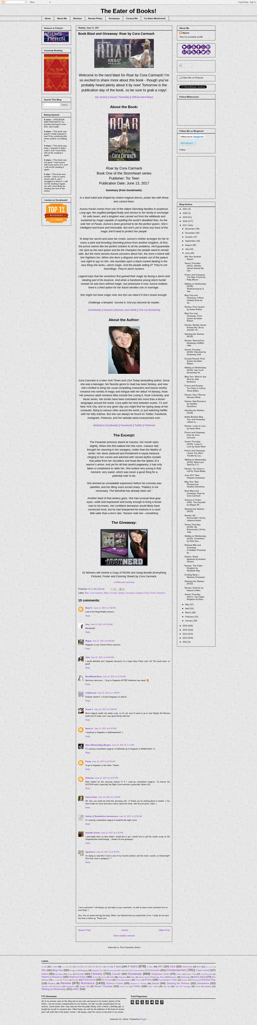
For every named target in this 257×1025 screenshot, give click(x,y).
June (187, 253)
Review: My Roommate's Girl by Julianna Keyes (195, 518)
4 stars (133, 966)
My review (101, 97)
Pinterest (150, 425)
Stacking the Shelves (178, 983)
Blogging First (97, 970)
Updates (207, 986)
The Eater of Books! (128, 11)
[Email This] (112, 589)
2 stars (54, 967)
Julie (87, 657)
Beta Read (209, 967)
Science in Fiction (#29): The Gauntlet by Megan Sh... (195, 502)
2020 (185, 213)
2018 (185, 221)
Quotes (184, 980)
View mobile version (124, 935)
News (55, 980)
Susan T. (89, 709)
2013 (185, 638)
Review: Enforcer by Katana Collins (194, 589)
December (190, 229)
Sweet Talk (85, 986)
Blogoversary (111, 970)
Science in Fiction (138, 983)
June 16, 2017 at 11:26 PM (107, 852)
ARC (160, 966)
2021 (185, 209)
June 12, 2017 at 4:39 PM (105, 709)
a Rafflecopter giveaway (124, 582)
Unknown (89, 778)
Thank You (124, 986)
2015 (185, 630)
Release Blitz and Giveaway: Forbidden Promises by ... (195, 549)
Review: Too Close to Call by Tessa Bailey (195, 470)
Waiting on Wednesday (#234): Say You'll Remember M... (195, 370)
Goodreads (94, 309)
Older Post (164, 930)
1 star (44, 967)
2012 (185, 642)
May (187, 604)
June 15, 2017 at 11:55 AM (130, 816)
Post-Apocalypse (123, 980)
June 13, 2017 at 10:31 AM (103, 761)
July (187, 249)
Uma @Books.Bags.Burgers (98, 745)
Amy (87, 624)
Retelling (51, 983)
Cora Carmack (96, 593)
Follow (182, 150)
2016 (185, 625)
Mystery (172, 977)
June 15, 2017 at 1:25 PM (112, 833)
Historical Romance (51, 977)
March (188, 612)
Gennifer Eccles (92, 833)
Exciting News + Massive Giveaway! (195, 576)
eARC (76, 989)
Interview (122, 977)
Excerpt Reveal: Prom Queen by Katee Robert (195, 361)
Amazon (108, 309)
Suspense (70, 986)
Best (199, 967)
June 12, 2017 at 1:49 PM (108, 693)
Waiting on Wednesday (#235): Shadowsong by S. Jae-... (195, 287)
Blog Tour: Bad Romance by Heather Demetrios (195, 484)
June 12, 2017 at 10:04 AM (102, 657)
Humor (103, 977)
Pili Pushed (107, 980)
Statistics (45, 986)
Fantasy (121, 593)
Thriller (137, 986)
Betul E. (89, 608)
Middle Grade (143, 977)
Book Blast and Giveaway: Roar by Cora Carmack (195, 493)
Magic (132, 977)
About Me (62, 18)
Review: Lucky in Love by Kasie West (195, 427)
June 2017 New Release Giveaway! (195, 476)
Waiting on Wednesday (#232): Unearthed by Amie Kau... (195, 538)
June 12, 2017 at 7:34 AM (105, 608)
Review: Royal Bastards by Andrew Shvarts (195, 559)
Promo (153, 593)
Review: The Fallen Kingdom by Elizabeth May (194, 568)
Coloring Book (139, 970)
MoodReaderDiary (93, 676)
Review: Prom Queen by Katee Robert (195, 308)
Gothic (178, 974)
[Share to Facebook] (120, 589)
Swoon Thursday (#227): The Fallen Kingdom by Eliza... (195, 597)
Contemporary (176, 970)
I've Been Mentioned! (155, 18)
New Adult (199, 977)
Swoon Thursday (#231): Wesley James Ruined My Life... (194, 267)
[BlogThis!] (114, 589)
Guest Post (191, 974)
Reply (87, 616)
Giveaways (114, 18)
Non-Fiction (64, 980)
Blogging (84, 970)
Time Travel (153, 986)
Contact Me (132, 18)
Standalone (203, 983)
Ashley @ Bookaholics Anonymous (101, 816)
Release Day (209, 980)
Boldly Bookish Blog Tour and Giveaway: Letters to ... (195, 419)
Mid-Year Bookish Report (193, 257)
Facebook (126, 425)
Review (66, 983)
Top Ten (166, 986)
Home (48, 18)
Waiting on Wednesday (53, 989)
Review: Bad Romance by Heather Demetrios (195, 404)
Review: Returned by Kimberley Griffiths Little (194, 343)
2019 (185, 217)
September (190, 241)
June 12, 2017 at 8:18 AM (101, 624)
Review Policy (95, 18)
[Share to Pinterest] (123, 589)
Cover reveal (202, 970)
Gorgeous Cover (142, 593)
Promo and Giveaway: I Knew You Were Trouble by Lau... (195, 453)
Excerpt (113, 593)
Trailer (198, 986)
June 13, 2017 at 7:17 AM (123, 745)
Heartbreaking (207, 974)
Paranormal (89, 980)
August (188, 245)
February (189, 616)
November (190, 233)
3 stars (117, 966)
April (187, 608)
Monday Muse (159, 977)
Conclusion (154, 970)
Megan (88, 641)
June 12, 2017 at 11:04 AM (114, 676)
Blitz (87, 593)
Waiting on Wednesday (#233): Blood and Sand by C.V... (195, 462)
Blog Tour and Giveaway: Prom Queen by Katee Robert (193, 317)
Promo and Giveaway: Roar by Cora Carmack (195, 435)
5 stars (150, 967)
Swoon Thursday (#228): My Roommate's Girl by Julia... (195, 528)
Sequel (155, 983)
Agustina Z (90, 852)
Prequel (138, 980)
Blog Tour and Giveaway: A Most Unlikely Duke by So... (194, 299)
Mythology (185, 977)
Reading (195, 980)
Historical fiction (77, 977)
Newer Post (84, 930)
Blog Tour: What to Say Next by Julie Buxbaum (195, 379)
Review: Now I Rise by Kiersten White (195, 396)
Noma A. (89, 728)
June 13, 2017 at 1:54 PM (109, 797)
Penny (88, 761)
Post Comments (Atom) (130, 947)
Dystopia (59, 974)
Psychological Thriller (168, 980)
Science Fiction (114, 983)
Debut (106, 593)
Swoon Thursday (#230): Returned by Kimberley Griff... (195, 352)
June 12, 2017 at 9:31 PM (105, 728)
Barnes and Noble (126, 309)
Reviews (77, 18)
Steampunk (56, 986)
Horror (95, 977)
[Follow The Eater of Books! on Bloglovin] (192, 138)
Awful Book (187, 967)
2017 (185, 225)
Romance (161, 593)
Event (70, 974)
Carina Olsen (91, 797)
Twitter (138, 425)
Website (98, 425)
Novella (75, 980)
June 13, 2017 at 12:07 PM (106, 778)
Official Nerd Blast (142, 97)
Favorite (116, 974)
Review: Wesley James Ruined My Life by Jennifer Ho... (195, 327)
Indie (112, 977)
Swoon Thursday (119, 97)
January (189, 620)
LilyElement (90, 693)
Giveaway (130, 593)
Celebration (125, 970)
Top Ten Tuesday (183, 986)
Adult (172, 966)
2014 (185, 634)
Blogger (143, 1019)
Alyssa (185, 33)
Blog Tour (58, 970)
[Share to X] (117, 589)
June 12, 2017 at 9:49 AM (103, 641)
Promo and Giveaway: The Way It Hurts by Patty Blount (195, 277)
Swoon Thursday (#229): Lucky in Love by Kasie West (195, 444)
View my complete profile (191, 37)
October (189, 237)
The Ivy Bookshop (149, 309)
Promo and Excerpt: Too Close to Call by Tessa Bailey (195, 388)
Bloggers (73, 970)
